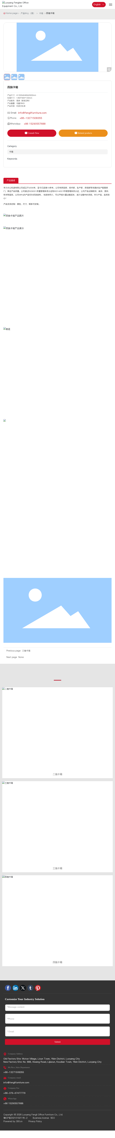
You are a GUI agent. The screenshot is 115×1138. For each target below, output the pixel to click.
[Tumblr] (30, 988)
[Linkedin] (15, 988)
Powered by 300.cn (12, 1121)
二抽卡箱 (57, 774)
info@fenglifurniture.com (32, 112)
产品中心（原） (28, 13)
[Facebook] (8, 988)
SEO (52, 1117)
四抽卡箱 (57, 962)
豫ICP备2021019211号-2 (15, 1117)
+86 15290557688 (35, 123)
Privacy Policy (35, 1121)
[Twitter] (23, 988)
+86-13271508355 (31, 118)
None (21, 657)
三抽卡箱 (26, 650)
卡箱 (41, 13)
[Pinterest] (38, 988)
